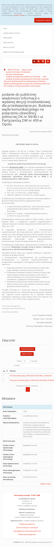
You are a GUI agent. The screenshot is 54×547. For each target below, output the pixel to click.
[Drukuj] (48, 61)
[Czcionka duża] (43, 61)
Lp (4, 371)
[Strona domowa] (4, 70)
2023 (44, 76)
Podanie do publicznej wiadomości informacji (23, 76)
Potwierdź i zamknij (43, 20)
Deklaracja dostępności (27, 534)
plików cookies (19, 15)
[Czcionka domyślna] (34, 61)
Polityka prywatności (27, 524)
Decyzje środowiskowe (14, 74)
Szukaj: (17, 365)
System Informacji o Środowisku (18, 72)
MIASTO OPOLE (9, 47)
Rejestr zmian (46, 484)
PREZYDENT (7, 38)
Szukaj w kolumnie (27, 349)
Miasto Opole (27, 70)
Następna (35, 389)
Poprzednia (19, 389)
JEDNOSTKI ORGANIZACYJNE (13, 52)
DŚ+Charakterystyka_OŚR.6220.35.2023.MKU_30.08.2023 (31, 375)
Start (5, 28)
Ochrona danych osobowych (27, 527)
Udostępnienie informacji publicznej (27, 531)
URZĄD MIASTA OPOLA (11, 33)
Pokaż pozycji (27, 361)
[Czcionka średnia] (38, 61)
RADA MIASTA (8, 42)
